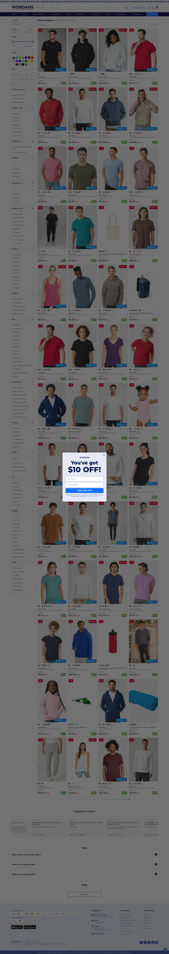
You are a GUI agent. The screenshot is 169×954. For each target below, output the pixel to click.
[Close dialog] (104, 455)
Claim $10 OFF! (84, 490)
